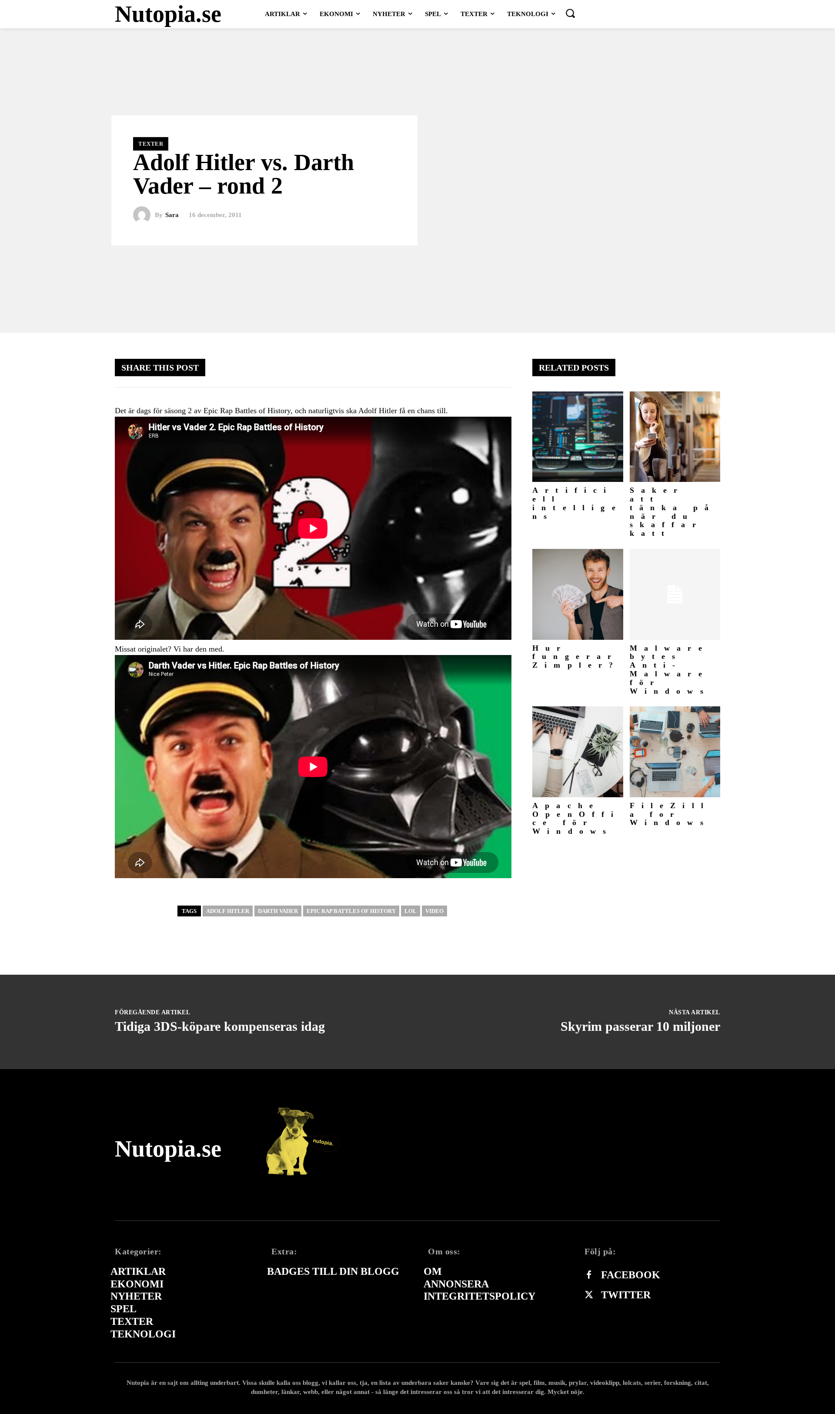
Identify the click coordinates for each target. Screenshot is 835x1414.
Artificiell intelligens (577, 503)
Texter (150, 143)
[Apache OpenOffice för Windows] (577, 751)
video (434, 911)
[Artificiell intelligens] (577, 436)
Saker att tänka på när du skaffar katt (673, 512)
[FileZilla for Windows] (675, 751)
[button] (570, 13)
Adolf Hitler (227, 911)
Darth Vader (278, 911)
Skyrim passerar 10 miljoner (640, 1026)
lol (410, 911)
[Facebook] (589, 1275)
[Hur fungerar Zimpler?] (577, 594)
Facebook (630, 1274)
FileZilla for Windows (670, 814)
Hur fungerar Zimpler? (576, 657)
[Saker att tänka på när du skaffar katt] (675, 436)
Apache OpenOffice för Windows (576, 818)
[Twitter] (589, 1295)
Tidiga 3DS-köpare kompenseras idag (220, 1026)
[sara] (144, 215)
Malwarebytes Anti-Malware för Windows (670, 669)
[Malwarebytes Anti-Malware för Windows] (675, 594)
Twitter (626, 1294)
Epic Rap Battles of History (351, 911)
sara (172, 215)
